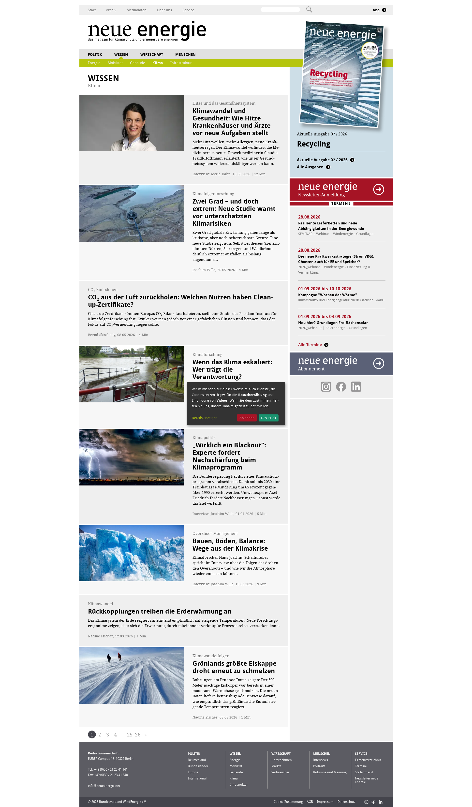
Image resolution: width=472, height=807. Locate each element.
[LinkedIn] (380, 802)
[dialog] (236, 403)
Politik (95, 54)
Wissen (121, 54)
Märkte (276, 766)
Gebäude (137, 63)
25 (130, 735)
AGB (310, 802)
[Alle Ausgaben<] (328, 168)
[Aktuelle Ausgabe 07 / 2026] (352, 161)
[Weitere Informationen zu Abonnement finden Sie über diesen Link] (378, 363)
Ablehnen (246, 418)
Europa (193, 772)
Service (188, 10)
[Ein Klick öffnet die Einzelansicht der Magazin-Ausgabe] (344, 77)
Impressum (325, 802)
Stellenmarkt (364, 772)
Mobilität (115, 63)
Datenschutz (346, 802)
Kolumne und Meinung (330, 772)
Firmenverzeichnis (368, 760)
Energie (94, 63)
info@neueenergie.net (104, 786)
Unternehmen (281, 760)
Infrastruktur (181, 63)
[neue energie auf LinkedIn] (356, 386)
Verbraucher (280, 772)
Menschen (185, 54)
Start (92, 10)
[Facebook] (373, 802)
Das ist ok (268, 418)
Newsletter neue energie (366, 780)
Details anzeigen (204, 418)
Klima (157, 63)
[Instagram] (366, 802)
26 (137, 735)
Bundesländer (198, 766)
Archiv (111, 10)
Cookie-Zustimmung (288, 802)
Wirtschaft (151, 54)
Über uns (164, 10)
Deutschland (197, 760)
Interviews (320, 760)
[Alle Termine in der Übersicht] (326, 346)
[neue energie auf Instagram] (326, 386)
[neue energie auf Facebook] (341, 386)
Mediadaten (137, 10)
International (197, 778)
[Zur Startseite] (147, 32)
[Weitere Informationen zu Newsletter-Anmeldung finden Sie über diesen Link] (378, 189)
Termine (361, 766)
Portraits (319, 766)
